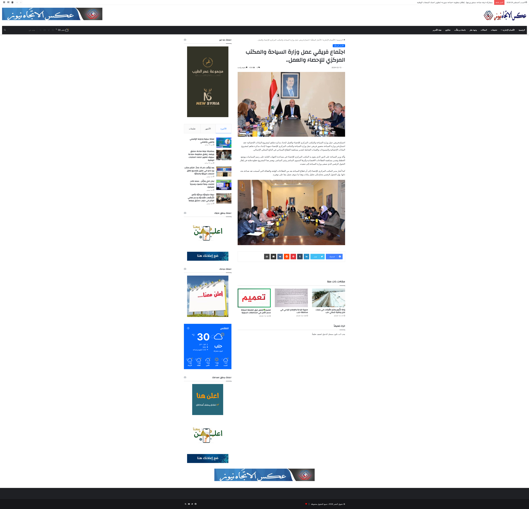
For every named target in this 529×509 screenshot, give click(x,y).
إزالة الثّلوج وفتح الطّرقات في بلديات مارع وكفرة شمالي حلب (330, 311)
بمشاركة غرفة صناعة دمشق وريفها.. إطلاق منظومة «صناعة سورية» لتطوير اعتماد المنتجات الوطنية (201, 156)
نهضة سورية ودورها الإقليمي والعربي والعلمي (202, 140)
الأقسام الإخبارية (509, 30)
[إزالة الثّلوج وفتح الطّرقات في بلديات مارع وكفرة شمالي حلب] (328, 298)
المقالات (484, 30)
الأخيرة (223, 128)
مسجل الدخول (327, 334)
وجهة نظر (473, 30)
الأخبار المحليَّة (316, 40)
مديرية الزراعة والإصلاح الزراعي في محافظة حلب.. (294, 311)
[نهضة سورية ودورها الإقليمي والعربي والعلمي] (223, 143)
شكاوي (447, 30)
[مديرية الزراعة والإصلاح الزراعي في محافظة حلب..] (291, 298)
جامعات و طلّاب (460, 30)
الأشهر (208, 128)
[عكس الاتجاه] (505, 15)
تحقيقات (494, 30)
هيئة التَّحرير (437, 30)
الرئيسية (522, 30)
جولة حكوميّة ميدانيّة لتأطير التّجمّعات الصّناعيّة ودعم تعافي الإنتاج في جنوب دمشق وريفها (201, 197)
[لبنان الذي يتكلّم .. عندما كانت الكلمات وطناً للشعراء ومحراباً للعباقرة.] (223, 185)
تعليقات (192, 128)
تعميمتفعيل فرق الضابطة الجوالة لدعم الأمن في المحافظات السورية (256, 311)
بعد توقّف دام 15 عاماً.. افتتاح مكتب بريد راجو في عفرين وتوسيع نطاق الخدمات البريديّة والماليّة (456, 2)
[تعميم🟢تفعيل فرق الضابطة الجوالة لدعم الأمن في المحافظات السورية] (254, 298)
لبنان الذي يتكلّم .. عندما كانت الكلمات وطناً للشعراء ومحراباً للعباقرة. (202, 184)
